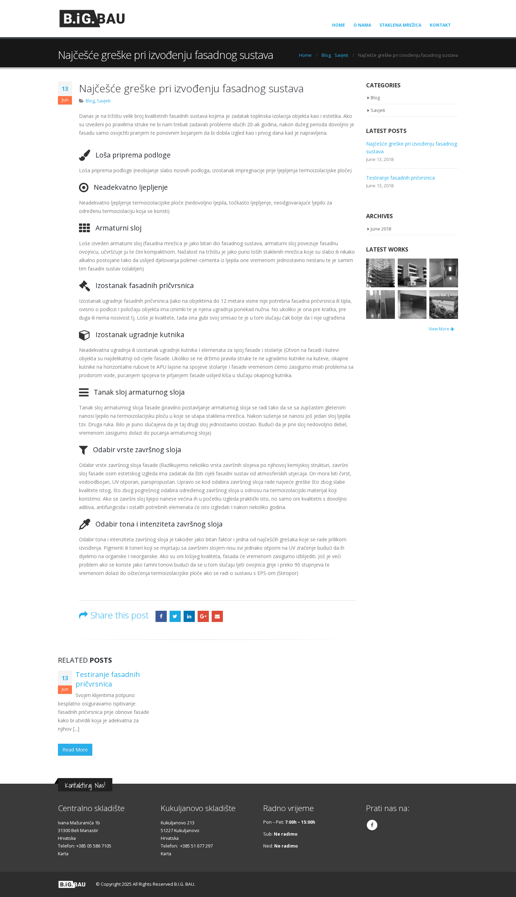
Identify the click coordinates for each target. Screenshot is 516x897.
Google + (203, 616)
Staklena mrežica (400, 25)
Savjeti (104, 101)
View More (439, 329)
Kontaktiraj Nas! (85, 785)
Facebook (161, 616)
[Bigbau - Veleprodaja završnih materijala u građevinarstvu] (92, 18)
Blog (90, 101)
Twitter (175, 616)
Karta (63, 854)
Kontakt (440, 25)
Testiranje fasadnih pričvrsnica (107, 679)
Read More (75, 749)
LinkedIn (189, 616)
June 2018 (381, 229)
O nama (362, 25)
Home (338, 25)
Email (217, 616)
